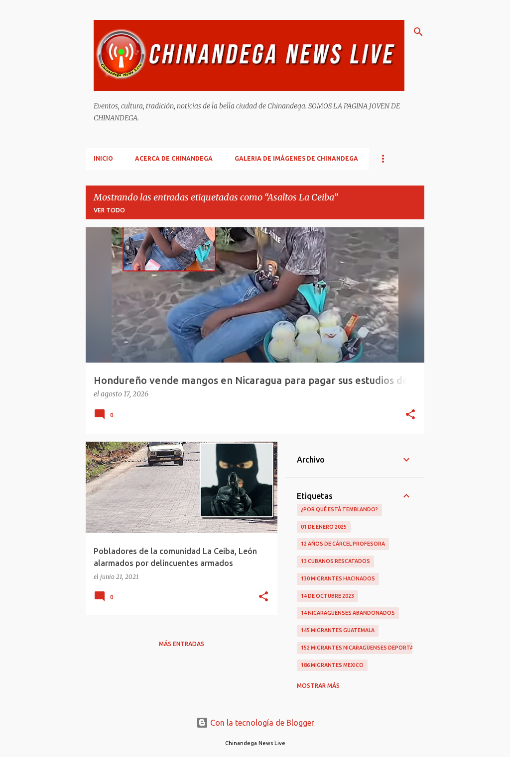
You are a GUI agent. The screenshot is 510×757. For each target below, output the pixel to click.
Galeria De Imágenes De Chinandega (296, 158)
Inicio (103, 158)
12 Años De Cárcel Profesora (343, 544)
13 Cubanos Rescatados (335, 561)
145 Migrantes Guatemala (338, 630)
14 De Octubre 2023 (327, 596)
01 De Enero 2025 (324, 527)
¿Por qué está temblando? (339, 509)
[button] (410, 415)
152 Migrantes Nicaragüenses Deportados (363, 648)
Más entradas (181, 644)
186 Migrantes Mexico (332, 665)
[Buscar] (418, 32)
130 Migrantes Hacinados (338, 578)
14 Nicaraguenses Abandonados (348, 613)
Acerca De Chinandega (174, 158)
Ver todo (109, 210)
